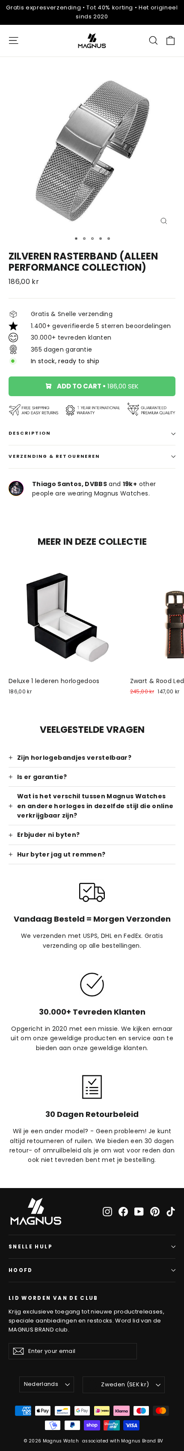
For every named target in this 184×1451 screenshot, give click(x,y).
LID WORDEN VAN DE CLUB (53, 1298)
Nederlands (41, 1384)
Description (29, 433)
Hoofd (21, 1270)
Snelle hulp (31, 1246)
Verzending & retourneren (54, 456)
